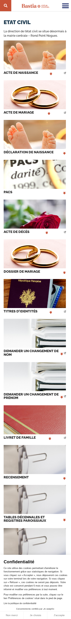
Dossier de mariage (35, 271)
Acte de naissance (28, 72)
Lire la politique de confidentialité (20, 603)
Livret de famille (27, 437)
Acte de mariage (27, 112)
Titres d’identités (28, 311)
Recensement (35, 477)
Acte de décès (26, 231)
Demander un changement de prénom (33, 396)
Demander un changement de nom (33, 352)
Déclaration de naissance (35, 152)
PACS (35, 192)
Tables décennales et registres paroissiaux (35, 518)
